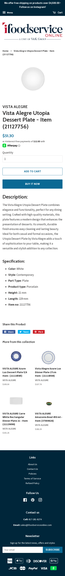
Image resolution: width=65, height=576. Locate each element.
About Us (32, 464)
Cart (59, 12)
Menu (9, 12)
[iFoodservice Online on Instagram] (40, 500)
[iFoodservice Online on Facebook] (25, 500)
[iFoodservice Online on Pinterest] (32, 500)
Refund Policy (32, 483)
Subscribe (53, 549)
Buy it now (32, 183)
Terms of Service (32, 478)
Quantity (7, 152)
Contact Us (32, 468)
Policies (32, 473)
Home (5, 51)
